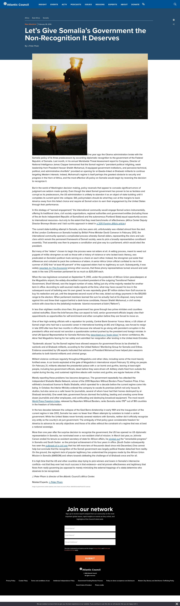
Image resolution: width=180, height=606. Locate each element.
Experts (112, 4)
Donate (135, 4)
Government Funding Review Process (90, 581)
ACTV (64, 4)
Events (54, 4)
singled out (114, 438)
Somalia (46, 18)
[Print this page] (173, 19)
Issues (88, 4)
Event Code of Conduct (84, 585)
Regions (100, 4)
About (124, 4)
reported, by (53, 268)
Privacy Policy (97, 548)
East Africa (36, 18)
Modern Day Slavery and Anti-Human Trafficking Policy (156, 581)
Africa (27, 18)
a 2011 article (111, 223)
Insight (43, 4)
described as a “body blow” (105, 334)
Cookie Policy (23, 581)
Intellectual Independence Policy (63, 581)
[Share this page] (173, 24)
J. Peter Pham (56, 482)
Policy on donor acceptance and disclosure (120, 581)
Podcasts (76, 4)
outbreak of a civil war (57, 445)
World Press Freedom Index (46, 401)
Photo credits (99, 585)
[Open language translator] (143, 4)
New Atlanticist (30, 24)
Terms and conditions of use (40, 581)
